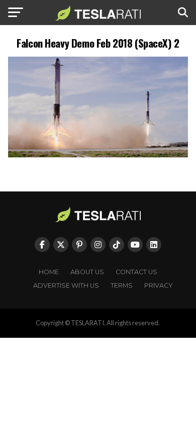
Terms (122, 285)
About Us (87, 272)
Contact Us (136, 272)
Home (49, 272)
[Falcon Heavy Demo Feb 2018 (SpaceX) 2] (98, 154)
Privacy (158, 285)
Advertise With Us (66, 285)
